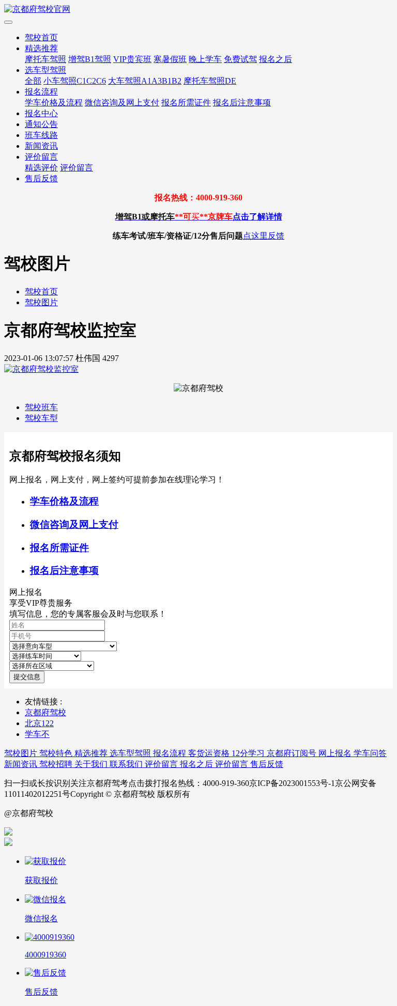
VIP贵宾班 (132, 59)
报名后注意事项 (242, 102)
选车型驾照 (45, 70)
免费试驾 (240, 59)
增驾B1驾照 (89, 59)
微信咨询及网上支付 (122, 102)
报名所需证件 (186, 102)
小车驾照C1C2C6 (74, 80)
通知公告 (41, 124)
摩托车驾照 (45, 59)
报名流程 (41, 91)
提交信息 (26, 677)
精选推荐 (41, 48)
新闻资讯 (41, 146)
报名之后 (275, 59)
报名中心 (41, 113)
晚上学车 (205, 59)
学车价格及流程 (54, 102)
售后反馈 (41, 178)
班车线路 (41, 135)
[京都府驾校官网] (198, 9)
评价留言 (41, 156)
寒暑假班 (170, 59)
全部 (33, 80)
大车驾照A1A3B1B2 (144, 80)
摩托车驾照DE (210, 80)
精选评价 (41, 167)
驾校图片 (41, 302)
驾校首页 (41, 37)
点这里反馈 (263, 235)
